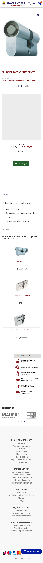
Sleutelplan (21, 492)
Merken (21, 498)
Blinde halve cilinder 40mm (21, 330)
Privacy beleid (21, 462)
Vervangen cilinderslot (21, 472)
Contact (21, 443)
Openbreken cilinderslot (21, 477)
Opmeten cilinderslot (22, 474)
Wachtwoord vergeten (21, 515)
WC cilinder (21, 261)
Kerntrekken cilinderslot (21, 483)
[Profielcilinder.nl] (13, 3)
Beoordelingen (21, 451)
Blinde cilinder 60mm (21, 295)
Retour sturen (21, 457)
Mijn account (21, 510)
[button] (38, 16)
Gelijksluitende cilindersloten (21, 495)
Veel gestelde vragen (21, 446)
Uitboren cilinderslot (21, 480)
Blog (21, 500)
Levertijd (21, 448)
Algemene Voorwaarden (21, 459)
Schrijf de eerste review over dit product (19, 80)
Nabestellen (21, 454)
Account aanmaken (21, 513)
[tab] (21, 194)
